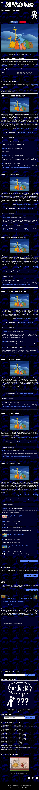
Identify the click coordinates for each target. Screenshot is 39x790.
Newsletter (28, 785)
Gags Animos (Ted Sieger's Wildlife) (27, 128)
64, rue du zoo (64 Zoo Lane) (15, 534)
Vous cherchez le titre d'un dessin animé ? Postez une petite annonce (19, 710)
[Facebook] (28, 778)
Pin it (22, 22)
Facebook (12, 785)
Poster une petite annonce (29, 561)
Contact (12, 788)
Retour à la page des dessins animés (13, 601)
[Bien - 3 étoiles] (24, 73)
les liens (30, 614)
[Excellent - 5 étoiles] (30, 73)
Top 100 (4, 65)
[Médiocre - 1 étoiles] (18, 73)
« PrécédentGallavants (10, 597)
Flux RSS (25, 788)
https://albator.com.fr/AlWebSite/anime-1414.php (16, 167)
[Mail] (36, 778)
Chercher (30, 675)
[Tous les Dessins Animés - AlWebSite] (19, 7)
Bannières (18, 788)
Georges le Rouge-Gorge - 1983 (19, 773)
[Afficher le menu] (2, 2)
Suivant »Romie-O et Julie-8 (26, 597)
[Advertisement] (19, 650)
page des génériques (17, 614)
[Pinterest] (32, 778)
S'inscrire (31, 717)
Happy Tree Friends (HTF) (14, 516)
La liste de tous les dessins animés (12, 604)
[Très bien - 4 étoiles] (27, 73)
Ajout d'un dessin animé (14, 725)
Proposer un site (32, 590)
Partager (14, 22)
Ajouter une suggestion (26, 132)
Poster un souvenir (31, 575)
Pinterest (19, 785)
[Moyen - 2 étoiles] (21, 73)
